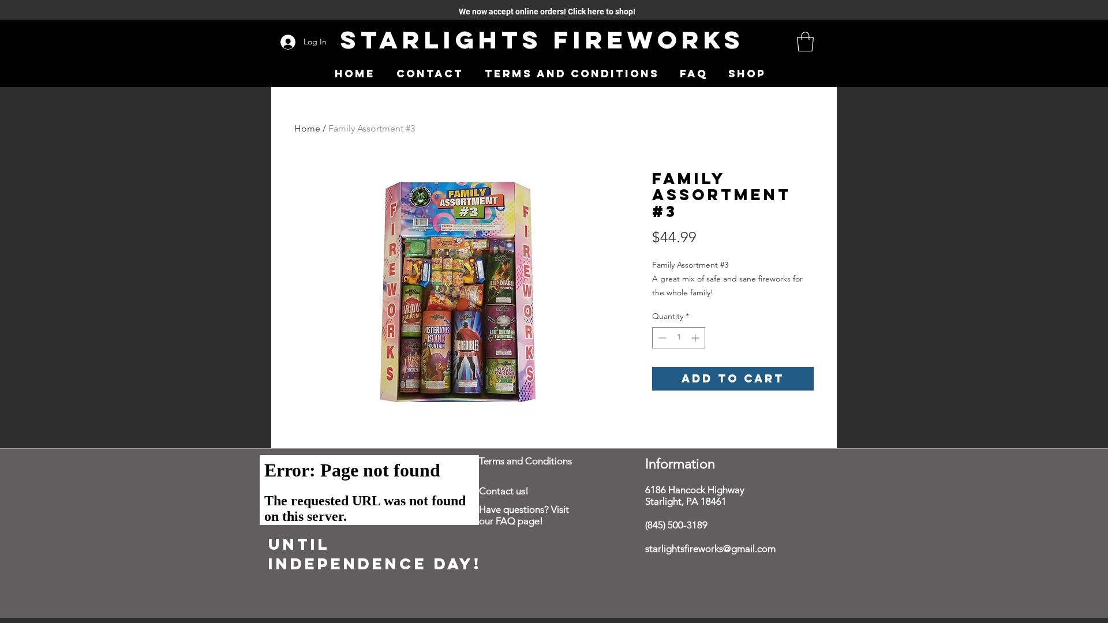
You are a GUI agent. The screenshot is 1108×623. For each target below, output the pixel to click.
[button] (805, 42)
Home (307, 128)
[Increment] (696, 338)
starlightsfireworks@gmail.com (710, 548)
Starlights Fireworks (542, 39)
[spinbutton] (678, 338)
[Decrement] (661, 338)
